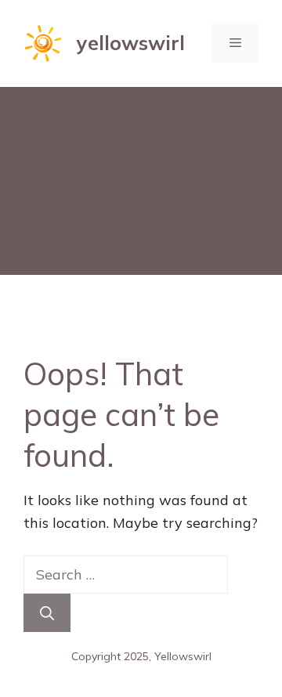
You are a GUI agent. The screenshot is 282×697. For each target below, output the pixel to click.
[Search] (47, 613)
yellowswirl (131, 43)
